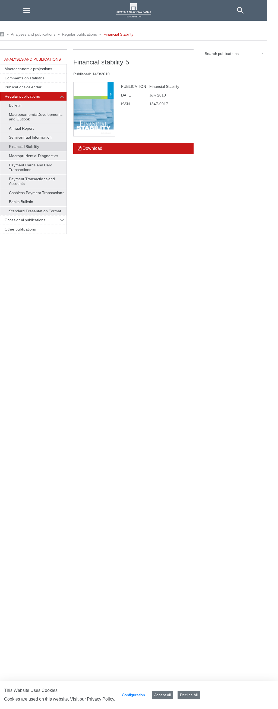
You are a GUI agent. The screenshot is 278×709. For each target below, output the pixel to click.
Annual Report (21, 128)
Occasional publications (25, 220)
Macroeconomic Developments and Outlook (35, 117)
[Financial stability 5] (94, 109)
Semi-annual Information (30, 137)
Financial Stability (118, 34)
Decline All (189, 695)
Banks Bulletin (21, 202)
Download (91, 148)
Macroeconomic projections (28, 69)
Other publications (20, 229)
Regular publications (79, 34)
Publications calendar (23, 87)
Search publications (222, 53)
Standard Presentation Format (35, 211)
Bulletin (15, 105)
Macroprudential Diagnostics (33, 156)
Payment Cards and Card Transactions (30, 167)
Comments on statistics (25, 78)
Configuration (133, 695)
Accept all (162, 695)
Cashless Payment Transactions (36, 193)
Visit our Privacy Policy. (92, 699)
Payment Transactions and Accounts (32, 181)
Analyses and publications (33, 34)
